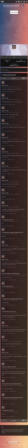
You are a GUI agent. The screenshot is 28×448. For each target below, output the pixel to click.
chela (9, 86)
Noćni (3, 86)
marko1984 (10, 368)
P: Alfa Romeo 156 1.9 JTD (8, 311)
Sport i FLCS (5, 85)
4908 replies (14, 391)
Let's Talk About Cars (18, 341)
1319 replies (14, 279)
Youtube (18, 442)
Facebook (9, 442)
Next (23, 78)
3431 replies (12, 91)
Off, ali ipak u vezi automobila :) (20, 275)
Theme (8, 439)
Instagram (15, 442)
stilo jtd (9, 341)
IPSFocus (16, 438)
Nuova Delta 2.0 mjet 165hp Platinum (11, 383)
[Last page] (26, 78)
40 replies (14, 377)
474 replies (13, 346)
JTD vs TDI (4, 340)
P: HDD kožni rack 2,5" (7, 219)
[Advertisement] (14, 29)
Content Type (5, 69)
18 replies (13, 319)
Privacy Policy (13, 439)
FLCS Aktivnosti (16, 86)
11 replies (12, 238)
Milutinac (9, 275)
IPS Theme (12, 438)
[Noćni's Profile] (14, 57)
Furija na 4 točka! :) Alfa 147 (9, 367)
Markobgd (9, 385)
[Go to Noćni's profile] (3, 82)
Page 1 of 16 (14, 78)
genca (9, 312)
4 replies (12, 226)
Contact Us (19, 439)
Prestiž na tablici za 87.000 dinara (10, 273)
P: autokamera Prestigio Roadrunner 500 (12, 232)
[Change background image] (24, 1)
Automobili (15, 312)
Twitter (12, 442)
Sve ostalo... (15, 221)
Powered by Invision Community (14, 446)
